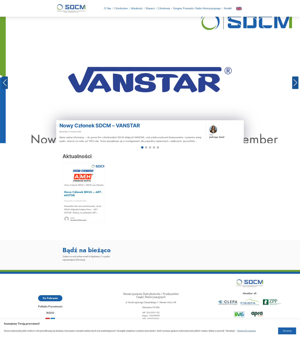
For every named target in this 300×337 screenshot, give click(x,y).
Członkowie (164, 8)
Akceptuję (287, 331)
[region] (150, 328)
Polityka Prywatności (246, 331)
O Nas (107, 8)
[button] (5, 82)
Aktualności (137, 8)
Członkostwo (121, 8)
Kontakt (228, 8)
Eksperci (150, 8)
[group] (150, 80)
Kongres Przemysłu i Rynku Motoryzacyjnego (197, 8)
